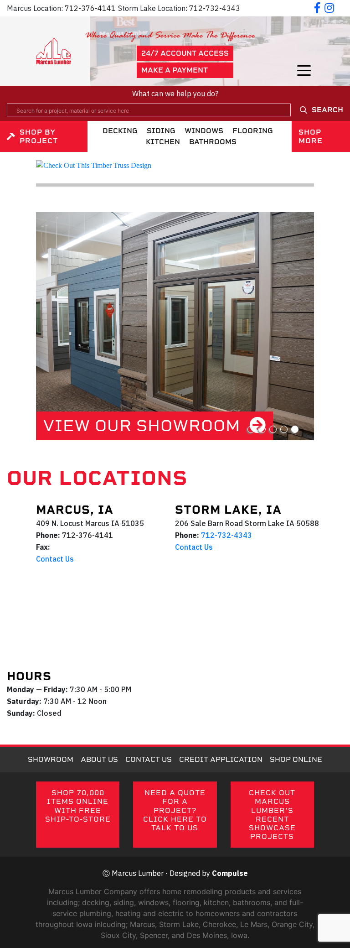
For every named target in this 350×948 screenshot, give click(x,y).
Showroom (50, 759)
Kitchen (163, 141)
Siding (161, 130)
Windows (204, 130)
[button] (251, 429)
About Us (99, 759)
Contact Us (55, 558)
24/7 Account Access (185, 53)
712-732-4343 (214, 8)
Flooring (252, 130)
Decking (120, 130)
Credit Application (220, 759)
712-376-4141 (90, 8)
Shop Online (296, 759)
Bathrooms (213, 141)
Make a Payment (174, 70)
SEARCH (327, 109)
